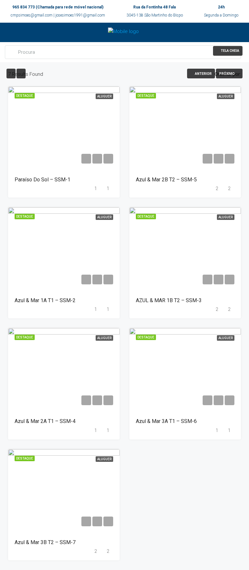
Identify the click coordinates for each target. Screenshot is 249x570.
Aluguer (104, 96)
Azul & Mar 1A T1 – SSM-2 (45, 300)
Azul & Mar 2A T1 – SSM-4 (45, 421)
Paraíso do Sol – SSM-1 (42, 180)
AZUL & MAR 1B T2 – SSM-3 (169, 300)
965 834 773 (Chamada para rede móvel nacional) (57, 7)
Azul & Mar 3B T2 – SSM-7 (45, 542)
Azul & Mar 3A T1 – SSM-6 (166, 421)
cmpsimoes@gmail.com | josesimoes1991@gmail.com (58, 15)
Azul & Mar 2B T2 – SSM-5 (166, 180)
